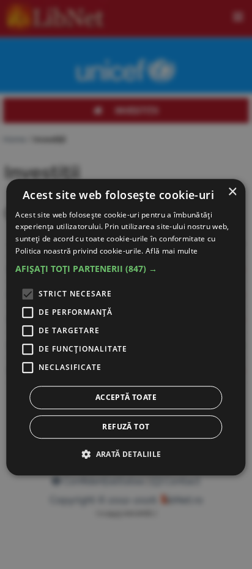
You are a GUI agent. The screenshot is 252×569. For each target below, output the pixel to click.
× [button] (232, 192)
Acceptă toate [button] (126, 397)
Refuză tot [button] (125, 426)
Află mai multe (172, 251)
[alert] (125, 327)
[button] (125, 268)
